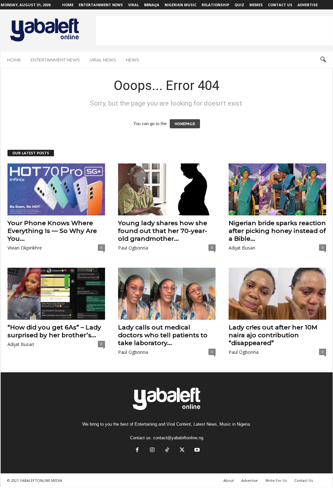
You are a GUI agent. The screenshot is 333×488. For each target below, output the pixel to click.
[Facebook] (137, 450)
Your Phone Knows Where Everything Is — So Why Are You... (52, 230)
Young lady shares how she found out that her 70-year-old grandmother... (162, 230)
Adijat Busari (242, 248)
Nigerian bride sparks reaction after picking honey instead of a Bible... (277, 230)
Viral (133, 4)
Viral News (103, 59)
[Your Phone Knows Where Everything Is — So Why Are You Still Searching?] (56, 189)
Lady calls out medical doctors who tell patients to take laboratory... (162, 335)
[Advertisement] (214, 30)
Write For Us (276, 480)
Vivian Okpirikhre (24, 248)
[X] (182, 450)
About (228, 480)
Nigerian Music (180, 4)
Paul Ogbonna (133, 248)
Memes (256, 4)
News (132, 59)
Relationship (215, 4)
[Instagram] (152, 450)
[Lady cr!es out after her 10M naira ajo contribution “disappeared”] (277, 294)
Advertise (308, 4)
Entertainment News (101, 4)
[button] (323, 60)
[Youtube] (196, 450)
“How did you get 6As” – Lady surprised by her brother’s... (54, 331)
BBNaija (151, 4)
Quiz (239, 4)
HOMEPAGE (185, 124)
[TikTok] (167, 450)
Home (67, 4)
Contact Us (280, 4)
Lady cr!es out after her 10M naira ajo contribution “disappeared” (273, 335)
